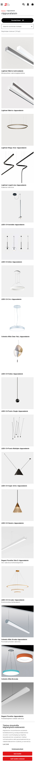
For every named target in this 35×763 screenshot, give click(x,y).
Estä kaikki (17, 754)
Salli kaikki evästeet (17, 759)
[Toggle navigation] (2, 4)
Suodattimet (16, 20)
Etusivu (3, 10)
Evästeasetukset (17, 749)
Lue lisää (6, 744)
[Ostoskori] (33, 4)
